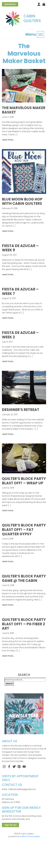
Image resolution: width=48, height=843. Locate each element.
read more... (8, 139)
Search (9, 683)
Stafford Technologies (30, 836)
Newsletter (10, 4)
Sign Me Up (24, 721)
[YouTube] (24, 766)
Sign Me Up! (10, 824)
